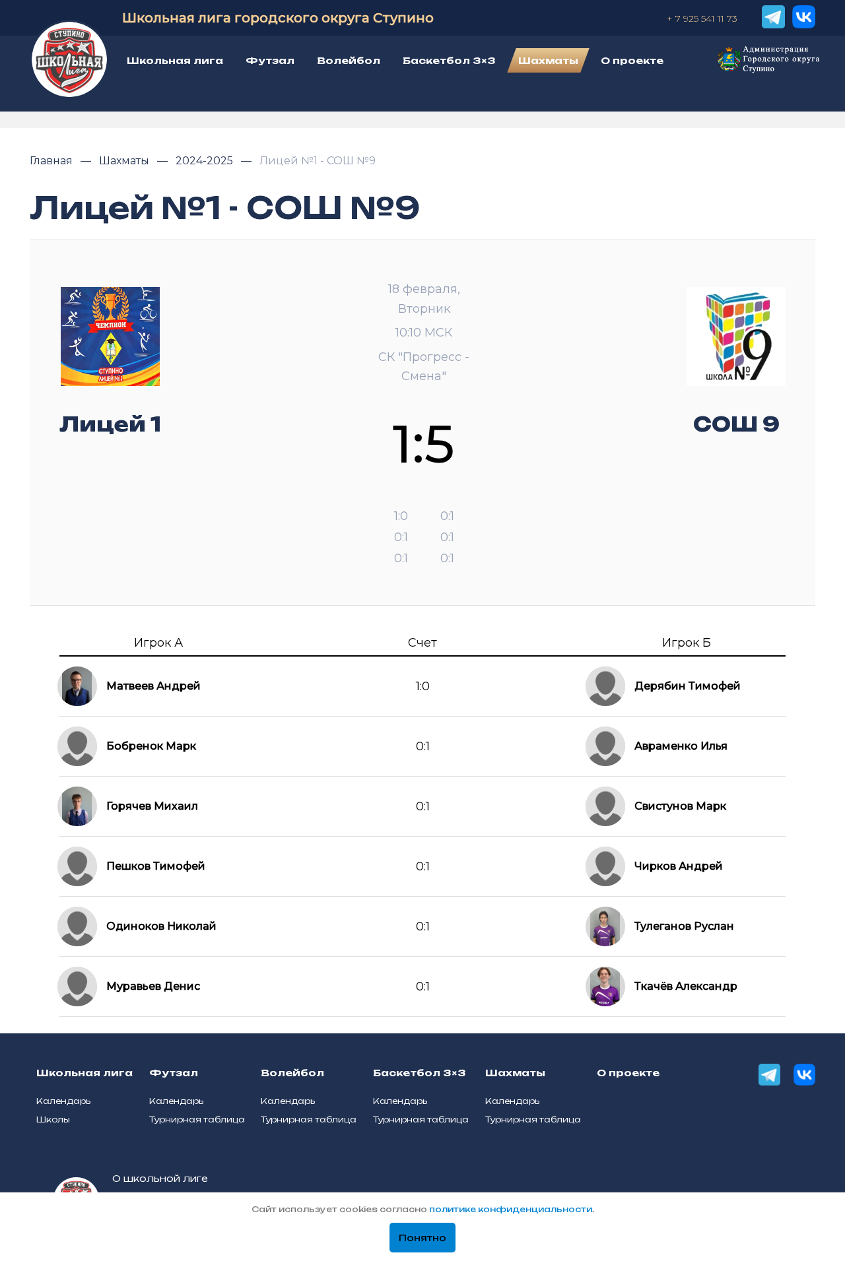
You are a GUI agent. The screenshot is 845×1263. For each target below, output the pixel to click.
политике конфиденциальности (510, 1209)
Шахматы (125, 160)
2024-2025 (206, 160)
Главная (52, 160)
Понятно (422, 1238)
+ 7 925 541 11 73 (702, 18)
